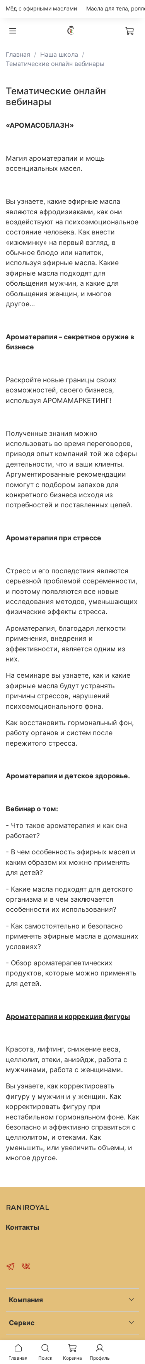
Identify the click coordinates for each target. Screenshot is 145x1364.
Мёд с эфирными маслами (41, 8)
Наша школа (59, 54)
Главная (18, 54)
